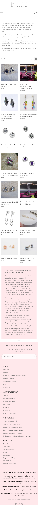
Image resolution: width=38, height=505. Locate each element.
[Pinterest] (22, 504)
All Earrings (6, 410)
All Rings (6, 407)
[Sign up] (34, 357)
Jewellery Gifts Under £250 (11, 424)
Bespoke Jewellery (9, 398)
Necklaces (6, 404)
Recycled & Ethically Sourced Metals (14, 375)
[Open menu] (1, 13)
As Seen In (6, 387)
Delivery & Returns (8, 378)
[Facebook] (16, 504)
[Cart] (37, 12)
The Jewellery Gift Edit (10, 421)
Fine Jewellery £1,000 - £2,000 (12, 433)
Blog (4, 384)
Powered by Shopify (25, 499)
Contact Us (6, 372)
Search (5, 395)
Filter (4, 59)
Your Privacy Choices (9, 381)
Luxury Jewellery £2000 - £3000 (13, 430)
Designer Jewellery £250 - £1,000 (13, 427)
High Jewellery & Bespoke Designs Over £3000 (17, 436)
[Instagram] (19, 504)
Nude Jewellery (16, 499)
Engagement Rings (9, 401)
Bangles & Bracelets (9, 413)
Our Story (6, 369)
